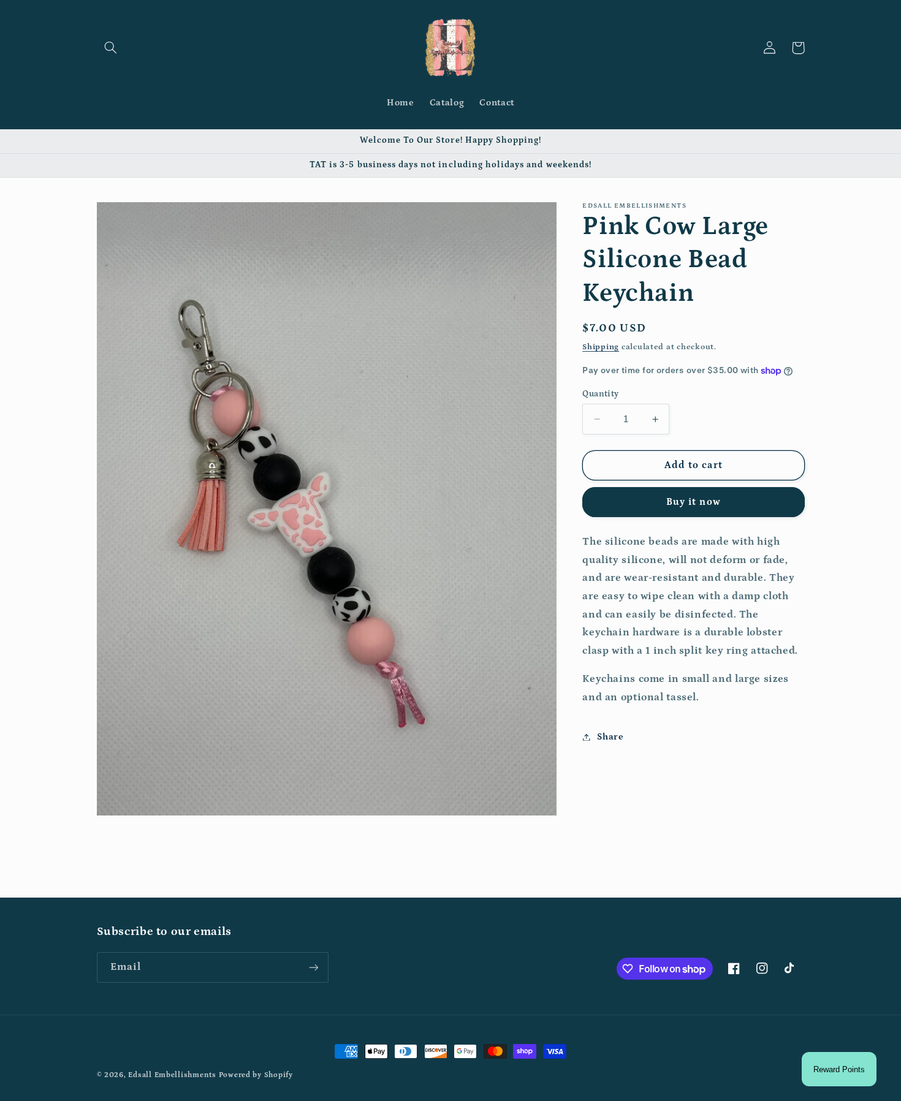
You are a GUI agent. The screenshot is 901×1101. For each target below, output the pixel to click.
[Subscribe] (313, 967)
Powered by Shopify (256, 1075)
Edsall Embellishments (172, 1075)
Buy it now (693, 502)
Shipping (600, 347)
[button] (111, 48)
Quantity (600, 394)
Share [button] (610, 737)
